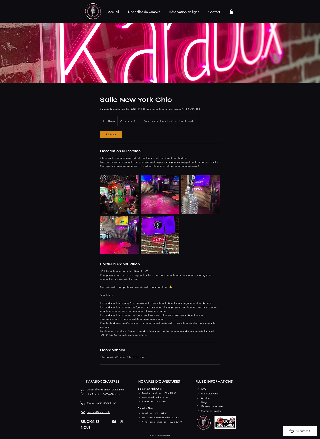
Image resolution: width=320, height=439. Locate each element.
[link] (111, 134)
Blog (204, 402)
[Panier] (231, 11)
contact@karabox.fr (98, 412)
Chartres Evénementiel (163, 435)
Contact (205, 397)
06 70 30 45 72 (108, 402)
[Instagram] (120, 421)
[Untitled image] (119, 194)
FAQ (203, 388)
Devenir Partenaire (212, 406)
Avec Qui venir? (210, 393)
